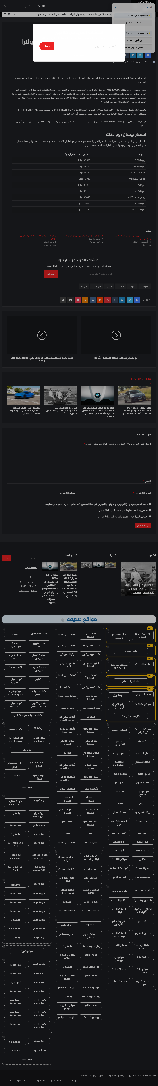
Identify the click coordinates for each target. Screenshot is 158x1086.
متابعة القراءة (79, 54)
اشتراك (46, 46)
